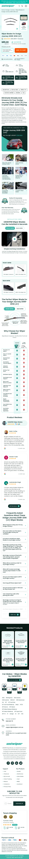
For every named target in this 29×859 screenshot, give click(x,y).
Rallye (17, 704)
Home (3, 10)
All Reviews (13, 506)
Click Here (19, 135)
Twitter (20, 763)
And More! (19, 784)
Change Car (23, 29)
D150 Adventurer (20, 700)
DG (3, 702)
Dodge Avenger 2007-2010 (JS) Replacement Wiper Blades (8, 642)
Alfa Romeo (20, 774)
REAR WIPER (20, 309)
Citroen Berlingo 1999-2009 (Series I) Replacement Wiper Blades (8, 660)
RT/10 (21, 704)
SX (15, 713)
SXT (19, 713)
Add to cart (21, 50)
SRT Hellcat (12, 707)
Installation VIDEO (17, 29)
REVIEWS (18, 92)
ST (7, 713)
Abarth (19, 771)
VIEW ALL (13, 614)
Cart (22, 6)
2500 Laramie (5, 700)
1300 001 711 (9, 721)
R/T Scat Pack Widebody (8, 704)
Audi (18, 779)
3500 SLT (12, 700)
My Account (7, 776)
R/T (6, 702)
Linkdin (16, 763)
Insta (12, 763)
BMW (18, 781)
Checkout (6, 774)
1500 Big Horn (9, 697)
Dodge (7, 10)
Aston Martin (20, 776)
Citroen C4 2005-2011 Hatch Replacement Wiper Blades (21, 659)
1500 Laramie (17, 697)
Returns (6, 781)
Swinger (12, 713)
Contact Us (7, 784)
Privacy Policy (7, 786)
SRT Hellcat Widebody (7, 711)
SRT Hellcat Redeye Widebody (9, 709)
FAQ (24, 92)
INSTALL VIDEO (15, 89)
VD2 (22, 713)
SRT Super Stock (18, 711)
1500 (3, 697)
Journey (12, 10)
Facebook (8, 763)
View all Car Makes (13, 680)
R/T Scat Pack (11, 702)
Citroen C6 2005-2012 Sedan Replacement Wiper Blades (21, 641)
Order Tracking (8, 779)
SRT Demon (5, 707)
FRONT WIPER (9, 309)
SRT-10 (3, 713)
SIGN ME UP (19, 803)
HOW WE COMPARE (9, 92)
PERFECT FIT (23, 89)
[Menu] (25, 6)
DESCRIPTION (6, 89)
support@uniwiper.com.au (14, 727)
